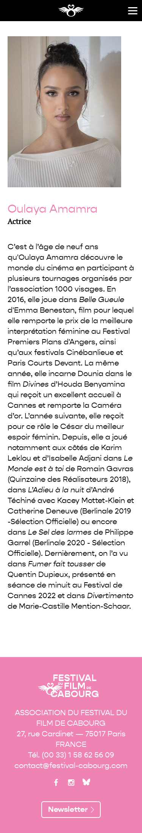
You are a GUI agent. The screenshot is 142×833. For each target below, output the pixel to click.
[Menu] (132, 10)
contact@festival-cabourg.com (71, 765)
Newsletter (68, 809)
